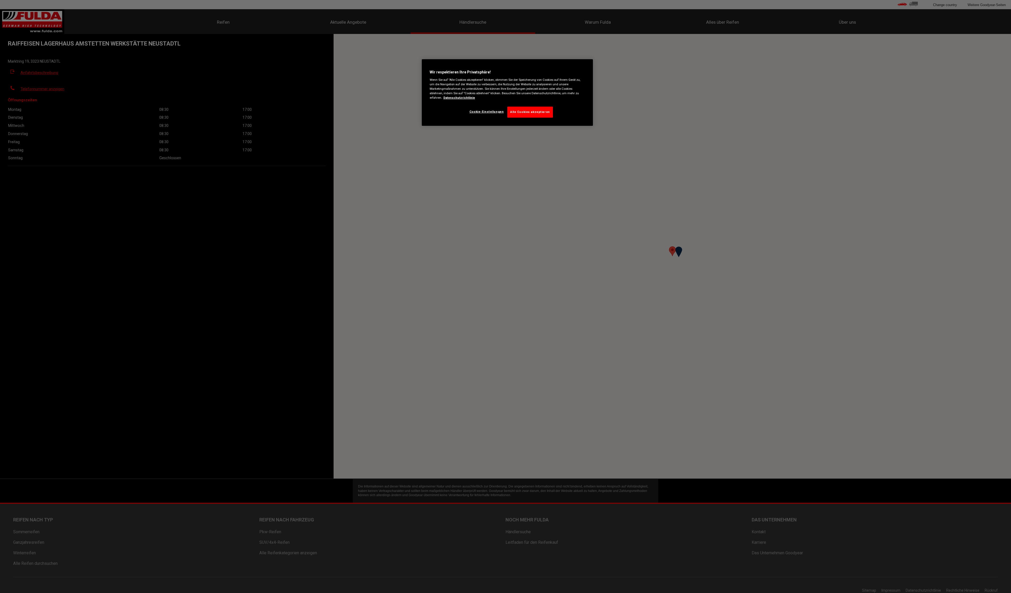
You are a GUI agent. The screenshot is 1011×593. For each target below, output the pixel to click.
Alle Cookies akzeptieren (530, 112)
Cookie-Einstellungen (486, 111)
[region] (507, 92)
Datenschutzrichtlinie (459, 97)
